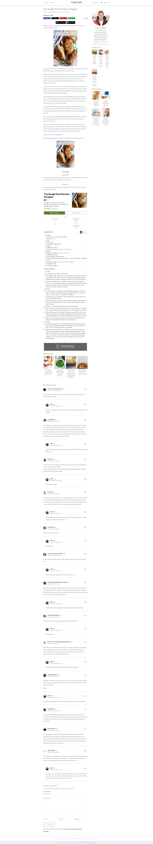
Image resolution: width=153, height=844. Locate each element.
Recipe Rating (47, 791)
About (45, 2)
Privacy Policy (92, 842)
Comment (47, 798)
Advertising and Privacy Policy (81, 838)
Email (61, 819)
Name (46, 819)
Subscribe (94, 2)
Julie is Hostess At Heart (55, 554)
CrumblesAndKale (53, 615)
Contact (96, 838)
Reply (85, 389)
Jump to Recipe (61, 22)
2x (83, 232)
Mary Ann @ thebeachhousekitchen (58, 642)
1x (81, 232)
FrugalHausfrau (52, 675)
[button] (44, 209)
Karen (49, 696)
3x (85, 232)
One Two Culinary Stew (54, 389)
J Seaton (50, 492)
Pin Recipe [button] (77, 213)
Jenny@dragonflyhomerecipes (57, 582)
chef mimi (50, 527)
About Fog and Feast (61, 838)
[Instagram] (105, 2)
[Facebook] (102, 2)
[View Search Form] (108, 2)
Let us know (64, 347)
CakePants (50, 709)
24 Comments (66, 12)
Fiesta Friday (80, 138)
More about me (100, 43)
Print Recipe (71, 22)
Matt (46, 12)
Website (77, 819)
